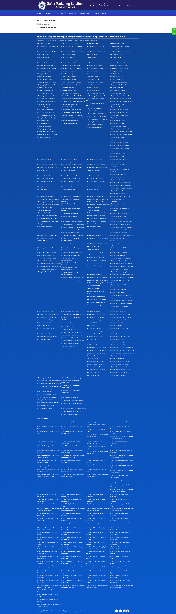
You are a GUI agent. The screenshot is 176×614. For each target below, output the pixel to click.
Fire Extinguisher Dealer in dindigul (47, 96)
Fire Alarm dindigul (43, 107)
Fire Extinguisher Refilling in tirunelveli (97, 283)
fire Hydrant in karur (44, 187)
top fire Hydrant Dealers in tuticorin (121, 369)
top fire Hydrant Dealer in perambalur (73, 224)
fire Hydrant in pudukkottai (94, 224)
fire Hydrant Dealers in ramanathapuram (49, 266)
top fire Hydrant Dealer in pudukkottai (122, 224)
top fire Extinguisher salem (118, 126)
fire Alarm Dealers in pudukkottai (96, 215)
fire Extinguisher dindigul (45, 93)
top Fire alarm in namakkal (118, 174)
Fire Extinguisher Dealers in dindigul (48, 98)
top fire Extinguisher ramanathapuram (74, 235)
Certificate (59, 13)
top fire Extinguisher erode (118, 93)
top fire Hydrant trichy (117, 342)
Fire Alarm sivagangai (93, 249)
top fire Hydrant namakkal (118, 193)
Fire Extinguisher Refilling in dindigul (48, 101)
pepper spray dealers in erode (95, 85)
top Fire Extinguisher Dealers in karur (73, 165)
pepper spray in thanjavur (70, 79)
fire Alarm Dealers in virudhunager (48, 397)
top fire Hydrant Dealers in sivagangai (122, 266)
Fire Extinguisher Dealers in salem (120, 49)
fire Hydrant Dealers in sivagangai (96, 260)
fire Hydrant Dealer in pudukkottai (96, 218)
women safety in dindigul (45, 140)
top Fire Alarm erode (117, 107)
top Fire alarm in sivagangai (119, 252)
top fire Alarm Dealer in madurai (72, 109)
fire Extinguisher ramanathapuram (48, 235)
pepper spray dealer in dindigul (47, 131)
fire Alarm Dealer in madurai (46, 60)
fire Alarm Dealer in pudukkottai (96, 213)
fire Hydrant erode (92, 74)
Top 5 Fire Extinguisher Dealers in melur (122, 460)
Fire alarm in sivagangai (93, 246)
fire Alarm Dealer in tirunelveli (95, 291)
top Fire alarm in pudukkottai (119, 213)
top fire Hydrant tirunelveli (118, 309)
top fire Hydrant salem (117, 156)
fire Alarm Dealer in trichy (94, 328)
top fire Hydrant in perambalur (71, 230)
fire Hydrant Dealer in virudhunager (48, 400)
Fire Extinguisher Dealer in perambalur (49, 199)
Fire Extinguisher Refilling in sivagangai (97, 244)
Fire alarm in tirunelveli (93, 285)
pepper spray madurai (44, 76)
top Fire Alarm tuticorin (117, 358)
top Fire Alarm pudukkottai (118, 216)
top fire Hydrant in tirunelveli (119, 306)
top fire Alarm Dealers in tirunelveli (121, 298)
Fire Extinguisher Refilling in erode (96, 52)
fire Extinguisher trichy (93, 312)
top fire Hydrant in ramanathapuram (73, 277)
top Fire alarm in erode (117, 104)
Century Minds (84, 611)
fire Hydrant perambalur (45, 226)
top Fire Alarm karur (68, 173)
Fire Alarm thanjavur (68, 57)
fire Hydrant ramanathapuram (46, 272)
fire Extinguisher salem (117, 43)
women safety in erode (93, 90)
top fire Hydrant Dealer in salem (120, 148)
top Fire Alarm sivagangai (118, 255)
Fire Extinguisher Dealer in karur (47, 162)
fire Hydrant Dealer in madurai (46, 65)
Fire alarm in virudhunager (45, 389)
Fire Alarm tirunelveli (93, 288)
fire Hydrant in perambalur (45, 224)
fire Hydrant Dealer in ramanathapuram (49, 263)
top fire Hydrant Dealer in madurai (72, 115)
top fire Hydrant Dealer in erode (120, 115)
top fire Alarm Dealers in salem (120, 145)
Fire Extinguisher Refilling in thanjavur (73, 52)
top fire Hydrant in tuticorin (119, 372)
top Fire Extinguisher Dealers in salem (121, 131)
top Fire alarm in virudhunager (71, 395)
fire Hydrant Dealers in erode (95, 68)
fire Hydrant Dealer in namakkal (96, 181)
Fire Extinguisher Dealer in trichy (96, 314)
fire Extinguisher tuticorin (94, 345)
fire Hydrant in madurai (44, 71)
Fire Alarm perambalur (44, 210)
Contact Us (72, 13)
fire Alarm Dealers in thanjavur (71, 63)
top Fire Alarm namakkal (118, 177)
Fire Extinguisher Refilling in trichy (96, 320)
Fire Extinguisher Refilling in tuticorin (97, 353)
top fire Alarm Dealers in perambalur (73, 221)
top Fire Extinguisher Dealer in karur (73, 162)
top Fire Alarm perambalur (70, 216)
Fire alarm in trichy (92, 323)
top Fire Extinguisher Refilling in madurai (74, 101)
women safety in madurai (45, 90)
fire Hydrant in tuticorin (93, 372)
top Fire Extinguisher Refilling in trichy (121, 320)
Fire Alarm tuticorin (92, 358)
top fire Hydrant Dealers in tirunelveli (121, 303)
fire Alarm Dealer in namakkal (95, 176)
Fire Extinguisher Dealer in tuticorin (96, 347)
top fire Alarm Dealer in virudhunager (73, 400)
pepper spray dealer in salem (119, 82)
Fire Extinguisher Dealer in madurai (48, 46)
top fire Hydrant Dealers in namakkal (121, 188)
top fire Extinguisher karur (70, 159)
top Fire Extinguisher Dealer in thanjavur (98, 96)
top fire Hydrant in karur (69, 187)
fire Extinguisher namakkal (94, 159)
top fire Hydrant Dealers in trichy (120, 336)
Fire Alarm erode (91, 57)
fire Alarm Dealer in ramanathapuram (48, 258)
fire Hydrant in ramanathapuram (47, 269)
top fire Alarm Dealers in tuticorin (120, 364)
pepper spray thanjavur (69, 76)
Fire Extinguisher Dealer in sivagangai (97, 238)
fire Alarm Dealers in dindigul (46, 112)
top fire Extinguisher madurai (71, 93)
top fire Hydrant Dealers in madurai (73, 118)
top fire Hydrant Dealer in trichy (120, 334)
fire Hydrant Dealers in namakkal (96, 184)
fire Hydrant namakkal (93, 189)
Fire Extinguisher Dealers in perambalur (49, 202)
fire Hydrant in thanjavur (70, 71)
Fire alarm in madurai (44, 54)
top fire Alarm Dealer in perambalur (73, 219)
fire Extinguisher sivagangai (94, 235)
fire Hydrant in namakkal (94, 187)
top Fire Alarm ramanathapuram (72, 255)
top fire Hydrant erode (117, 123)
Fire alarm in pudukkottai (94, 207)
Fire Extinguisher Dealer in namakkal (97, 162)
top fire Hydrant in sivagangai (119, 269)
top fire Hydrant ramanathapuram (72, 280)
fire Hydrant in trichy (92, 339)
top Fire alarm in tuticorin (118, 356)
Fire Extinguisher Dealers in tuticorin (97, 350)
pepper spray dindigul (44, 126)
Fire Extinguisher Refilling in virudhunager (49, 386)
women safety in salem (118, 90)
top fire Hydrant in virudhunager (72, 411)
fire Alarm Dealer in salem (118, 60)
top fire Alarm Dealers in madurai (72, 112)
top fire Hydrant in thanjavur (95, 124)
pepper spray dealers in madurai (47, 85)
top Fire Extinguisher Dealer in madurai (73, 96)
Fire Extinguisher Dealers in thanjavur (73, 49)
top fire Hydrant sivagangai (119, 272)
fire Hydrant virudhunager (45, 408)
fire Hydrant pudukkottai (94, 226)
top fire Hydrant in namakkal (119, 191)
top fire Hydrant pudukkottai (119, 233)
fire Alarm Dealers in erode (94, 63)
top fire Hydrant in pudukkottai (120, 230)
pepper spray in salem (117, 79)
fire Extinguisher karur (44, 159)
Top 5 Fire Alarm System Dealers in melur (122, 463)
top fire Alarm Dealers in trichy (120, 331)
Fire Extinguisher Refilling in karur (47, 167)
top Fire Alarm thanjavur (94, 111)
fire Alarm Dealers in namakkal (95, 178)
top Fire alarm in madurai (70, 104)
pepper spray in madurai (45, 79)
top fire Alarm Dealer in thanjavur (96, 113)
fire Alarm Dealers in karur (45, 178)
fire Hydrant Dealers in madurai (47, 68)
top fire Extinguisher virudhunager (72, 378)
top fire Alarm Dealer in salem (119, 142)
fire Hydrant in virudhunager (46, 405)
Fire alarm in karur (43, 170)
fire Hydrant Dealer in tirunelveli (96, 296)
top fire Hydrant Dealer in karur (71, 181)
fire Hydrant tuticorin (93, 375)
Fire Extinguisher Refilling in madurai (48, 52)
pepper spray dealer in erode (95, 82)
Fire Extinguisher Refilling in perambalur (49, 204)
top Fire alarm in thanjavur (94, 108)
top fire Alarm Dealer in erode (119, 109)
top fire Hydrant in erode (118, 120)
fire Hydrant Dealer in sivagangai (96, 257)
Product (48, 13)
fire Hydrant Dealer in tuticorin (95, 367)
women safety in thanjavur (70, 90)
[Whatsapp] (174, 33)
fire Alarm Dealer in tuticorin (95, 361)
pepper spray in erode (93, 79)
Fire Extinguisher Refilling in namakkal (97, 167)
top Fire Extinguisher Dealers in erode (121, 98)
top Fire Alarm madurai (69, 107)
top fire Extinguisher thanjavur (95, 93)
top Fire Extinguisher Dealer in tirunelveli (122, 277)
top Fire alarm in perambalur (71, 213)
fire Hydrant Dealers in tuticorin (96, 369)
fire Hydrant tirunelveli (44, 342)
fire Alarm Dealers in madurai (46, 63)
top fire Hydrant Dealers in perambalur (74, 227)
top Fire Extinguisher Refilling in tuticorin (122, 353)
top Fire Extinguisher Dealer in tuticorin (122, 347)
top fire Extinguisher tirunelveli (71, 312)
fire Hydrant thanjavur (69, 74)
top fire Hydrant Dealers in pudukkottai (122, 227)
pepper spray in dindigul (45, 129)
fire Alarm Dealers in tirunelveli (95, 294)
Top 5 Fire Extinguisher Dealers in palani (98, 441)
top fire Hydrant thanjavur (94, 127)
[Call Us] (174, 29)
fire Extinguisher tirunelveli (94, 274)
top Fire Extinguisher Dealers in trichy (121, 317)
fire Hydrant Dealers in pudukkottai (97, 221)
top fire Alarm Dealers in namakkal (121, 182)
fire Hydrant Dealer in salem (119, 65)
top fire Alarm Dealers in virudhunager (73, 403)
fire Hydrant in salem (117, 71)
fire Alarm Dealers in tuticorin (95, 364)
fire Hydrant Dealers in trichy (95, 336)
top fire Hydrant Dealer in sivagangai (121, 263)
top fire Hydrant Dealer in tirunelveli (121, 300)
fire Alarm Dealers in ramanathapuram (49, 261)
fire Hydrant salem (116, 74)
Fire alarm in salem (116, 54)
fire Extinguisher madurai (45, 43)
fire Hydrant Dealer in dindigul (46, 115)
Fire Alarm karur (42, 173)
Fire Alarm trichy (91, 325)
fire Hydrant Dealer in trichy (94, 334)
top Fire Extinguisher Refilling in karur (73, 167)
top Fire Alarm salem (117, 140)
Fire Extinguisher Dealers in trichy (96, 317)
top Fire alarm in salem (117, 137)
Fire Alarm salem (116, 57)
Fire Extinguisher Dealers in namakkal (97, 165)
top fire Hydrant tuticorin (118, 375)
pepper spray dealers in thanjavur (72, 85)
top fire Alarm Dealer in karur (71, 176)
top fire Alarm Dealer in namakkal (120, 180)
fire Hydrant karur (43, 189)
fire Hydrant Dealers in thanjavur (72, 68)
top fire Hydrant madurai (70, 123)
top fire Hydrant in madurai (70, 120)
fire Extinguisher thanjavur (70, 43)
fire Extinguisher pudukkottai (95, 196)
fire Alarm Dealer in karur (45, 176)
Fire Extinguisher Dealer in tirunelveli (97, 277)
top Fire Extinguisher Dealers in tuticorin (122, 350)
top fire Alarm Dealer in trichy (119, 328)
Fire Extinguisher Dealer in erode (96, 46)
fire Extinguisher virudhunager (46, 378)
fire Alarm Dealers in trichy (94, 331)
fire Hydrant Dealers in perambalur (48, 221)
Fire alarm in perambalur (45, 207)
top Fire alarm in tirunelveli (118, 289)
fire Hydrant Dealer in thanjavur (72, 65)
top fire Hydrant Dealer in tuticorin (121, 367)
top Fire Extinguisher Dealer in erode (121, 96)
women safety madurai (45, 87)
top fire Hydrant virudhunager (71, 414)
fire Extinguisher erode (93, 43)
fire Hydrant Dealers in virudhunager (48, 402)
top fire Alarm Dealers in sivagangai (121, 261)
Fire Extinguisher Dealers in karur (47, 165)
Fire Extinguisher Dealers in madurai (48, 49)
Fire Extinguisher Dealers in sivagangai (97, 241)
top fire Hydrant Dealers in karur (72, 184)
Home (39, 13)
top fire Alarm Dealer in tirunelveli (120, 295)
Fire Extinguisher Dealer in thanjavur (73, 46)
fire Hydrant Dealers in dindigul (47, 118)
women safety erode (93, 87)
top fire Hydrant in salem (118, 154)
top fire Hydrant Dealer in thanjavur (97, 119)
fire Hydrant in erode (92, 71)
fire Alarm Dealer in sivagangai (95, 252)
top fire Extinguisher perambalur (72, 196)
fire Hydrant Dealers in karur (46, 184)
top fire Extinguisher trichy (118, 312)
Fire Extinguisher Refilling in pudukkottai (98, 204)
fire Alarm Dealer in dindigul (46, 109)
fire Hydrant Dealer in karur (46, 181)
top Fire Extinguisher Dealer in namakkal (122, 162)
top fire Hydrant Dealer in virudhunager (74, 406)
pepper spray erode (92, 76)
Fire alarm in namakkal (93, 170)
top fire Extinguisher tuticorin (119, 345)
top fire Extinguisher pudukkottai (120, 196)
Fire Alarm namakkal (92, 173)
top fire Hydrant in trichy (118, 339)
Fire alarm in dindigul (44, 104)
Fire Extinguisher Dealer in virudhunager (49, 380)
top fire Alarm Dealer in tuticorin (120, 361)
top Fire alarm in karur (69, 170)
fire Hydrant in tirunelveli (45, 339)
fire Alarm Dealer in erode (94, 60)
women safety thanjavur (70, 87)
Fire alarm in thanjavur (69, 54)
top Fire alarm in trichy (117, 323)
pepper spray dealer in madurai (47, 82)
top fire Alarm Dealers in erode (120, 112)
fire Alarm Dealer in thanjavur (71, 60)
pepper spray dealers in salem (120, 85)
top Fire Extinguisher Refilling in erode (121, 101)
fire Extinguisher (100, 13)
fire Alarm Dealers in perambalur (47, 215)
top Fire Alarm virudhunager (70, 397)
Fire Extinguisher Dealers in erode (96, 49)
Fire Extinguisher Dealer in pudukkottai (97, 199)
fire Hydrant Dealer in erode (94, 65)
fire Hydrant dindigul (44, 123)
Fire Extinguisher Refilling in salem (120, 52)
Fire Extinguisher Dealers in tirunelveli (97, 280)
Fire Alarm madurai (43, 57)
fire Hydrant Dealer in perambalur (47, 218)
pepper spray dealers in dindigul (47, 134)
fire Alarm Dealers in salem (118, 63)
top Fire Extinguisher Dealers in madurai (74, 98)
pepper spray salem (117, 76)
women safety (85, 13)
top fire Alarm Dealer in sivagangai (121, 258)
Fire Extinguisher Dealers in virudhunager (49, 383)
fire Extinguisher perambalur (46, 196)
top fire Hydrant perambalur (71, 233)
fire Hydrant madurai (44, 74)
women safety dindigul (45, 137)
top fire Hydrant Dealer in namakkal (121, 185)
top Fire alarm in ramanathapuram (72, 252)
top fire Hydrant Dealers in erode (120, 118)
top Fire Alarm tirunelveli (118, 292)
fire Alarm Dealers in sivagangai (96, 255)
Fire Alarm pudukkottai (93, 210)
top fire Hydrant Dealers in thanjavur (97, 122)
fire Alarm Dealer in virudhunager (47, 394)
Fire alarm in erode (92, 54)
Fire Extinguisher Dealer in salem (120, 46)
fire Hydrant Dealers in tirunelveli (96, 299)
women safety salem (117, 87)
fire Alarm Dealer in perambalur (47, 213)
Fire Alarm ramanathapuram (46, 255)
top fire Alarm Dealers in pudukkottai (121, 221)
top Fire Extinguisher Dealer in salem (121, 129)
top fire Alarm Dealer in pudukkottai (121, 219)
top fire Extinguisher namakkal (120, 159)
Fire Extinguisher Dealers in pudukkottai (98, 202)
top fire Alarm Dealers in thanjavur (97, 116)
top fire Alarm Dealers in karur (71, 178)
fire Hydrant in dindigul (44, 120)
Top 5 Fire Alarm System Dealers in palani (98, 444)
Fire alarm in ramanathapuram (47, 252)
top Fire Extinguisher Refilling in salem (121, 134)
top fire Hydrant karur (69, 189)
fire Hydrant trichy (92, 342)
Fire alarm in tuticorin (93, 356)
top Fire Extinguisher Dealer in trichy (121, 314)
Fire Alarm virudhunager (45, 391)
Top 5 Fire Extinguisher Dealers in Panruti (98, 422)
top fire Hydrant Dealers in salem (120, 151)
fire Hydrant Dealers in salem (119, 68)
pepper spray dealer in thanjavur (72, 82)
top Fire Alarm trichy (117, 325)
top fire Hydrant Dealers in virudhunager (74, 409)
